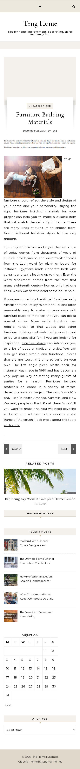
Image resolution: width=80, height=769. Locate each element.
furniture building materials (24, 316)
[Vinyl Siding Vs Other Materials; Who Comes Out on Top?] (12, 449)
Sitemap (52, 756)
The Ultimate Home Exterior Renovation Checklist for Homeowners (37, 561)
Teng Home (40, 23)
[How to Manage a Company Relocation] (67, 449)
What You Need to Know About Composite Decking (36, 596)
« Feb (8, 705)
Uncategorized (40, 106)
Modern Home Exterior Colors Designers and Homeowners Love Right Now (35, 543)
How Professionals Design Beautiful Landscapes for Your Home (36, 579)
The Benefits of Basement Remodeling (36, 614)
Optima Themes (52, 761)
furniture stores (34, 343)
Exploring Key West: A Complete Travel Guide (40, 499)
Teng (54, 130)
